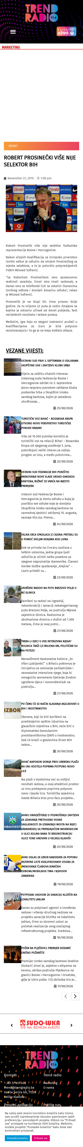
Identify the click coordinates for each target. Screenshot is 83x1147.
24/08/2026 (65, 524)
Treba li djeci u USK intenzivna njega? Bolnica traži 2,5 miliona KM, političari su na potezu (49, 646)
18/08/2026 (65, 937)
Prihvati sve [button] (40, 1138)
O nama (48, 1087)
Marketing (50, 1083)
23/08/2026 (65, 577)
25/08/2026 (65, 408)
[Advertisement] (41, 94)
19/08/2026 (65, 884)
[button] (13, 31)
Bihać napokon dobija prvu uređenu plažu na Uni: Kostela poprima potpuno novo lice (50, 766)
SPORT (13, 146)
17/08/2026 (65, 986)
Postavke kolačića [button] (17, 1138)
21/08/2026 (65, 631)
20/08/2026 (65, 751)
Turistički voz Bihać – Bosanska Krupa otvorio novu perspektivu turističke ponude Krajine (47, 423)
